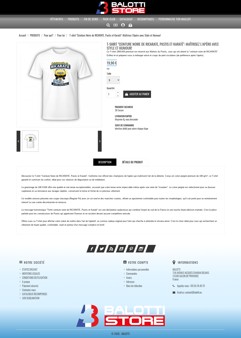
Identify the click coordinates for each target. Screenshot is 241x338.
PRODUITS (73, 19)
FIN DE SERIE (91, 19)
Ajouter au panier (139, 94)
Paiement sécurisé (30, 286)
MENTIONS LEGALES (31, 274)
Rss (115, 247)
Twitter (106, 247)
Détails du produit (132, 162)
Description (104, 162)
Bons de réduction (134, 286)
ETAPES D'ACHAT (29, 269)
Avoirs (129, 278)
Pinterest (135, 247)
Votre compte (138, 262)
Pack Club (109, 19)
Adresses (130, 282)
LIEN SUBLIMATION (30, 298)
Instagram (145, 247)
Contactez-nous (29, 290)
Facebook (96, 247)
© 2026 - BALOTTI (120, 334)
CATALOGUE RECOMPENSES (34, 294)
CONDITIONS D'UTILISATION (34, 278)
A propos (26, 282)
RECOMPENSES (146, 19)
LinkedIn (155, 247)
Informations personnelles (137, 269)
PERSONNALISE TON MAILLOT (175, 19)
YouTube (125, 247)
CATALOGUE (126, 19)
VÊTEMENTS (56, 19)
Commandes (131, 274)
